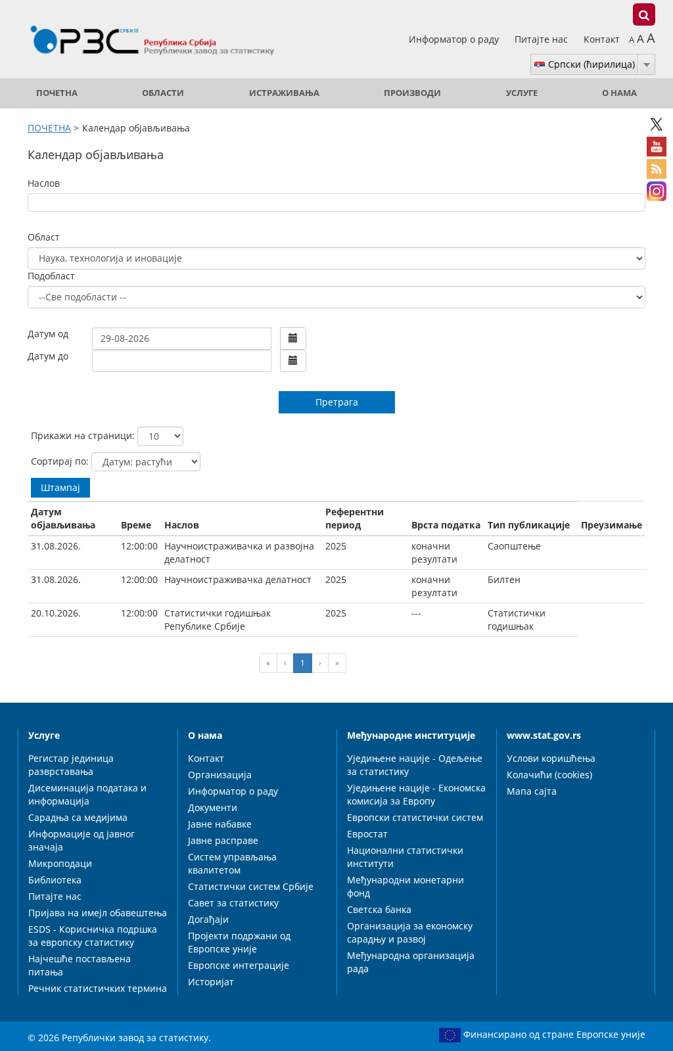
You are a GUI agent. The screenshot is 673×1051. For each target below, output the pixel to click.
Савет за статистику (233, 903)
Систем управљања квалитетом (232, 863)
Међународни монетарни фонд (405, 886)
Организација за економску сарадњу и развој (410, 932)
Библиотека (54, 880)
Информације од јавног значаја (81, 840)
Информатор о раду (455, 39)
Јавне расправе (223, 840)
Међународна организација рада (411, 962)
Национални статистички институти (405, 857)
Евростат (367, 834)
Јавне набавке (220, 824)
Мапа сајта (532, 791)
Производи (412, 93)
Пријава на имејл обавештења (97, 912)
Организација (220, 774)
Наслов (44, 183)
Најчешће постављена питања (79, 965)
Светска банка (379, 909)
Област (44, 237)
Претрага (336, 402)
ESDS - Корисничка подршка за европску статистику (92, 935)
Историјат (211, 981)
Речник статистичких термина (97, 988)
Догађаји (208, 919)
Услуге (522, 93)
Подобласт (51, 275)
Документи (212, 807)
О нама (619, 93)
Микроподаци (60, 863)
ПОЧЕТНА (57, 93)
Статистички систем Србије (250, 886)
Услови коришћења (551, 758)
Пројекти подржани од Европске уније (239, 942)
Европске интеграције (238, 965)
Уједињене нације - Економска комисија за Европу (416, 794)
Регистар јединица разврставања (71, 765)
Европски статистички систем (415, 817)
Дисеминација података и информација (87, 794)
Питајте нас (542, 39)
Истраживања (284, 93)
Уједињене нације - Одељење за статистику (414, 765)
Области (163, 93)
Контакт (602, 39)
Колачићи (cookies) (549, 774)
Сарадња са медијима (78, 817)
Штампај (60, 487)
